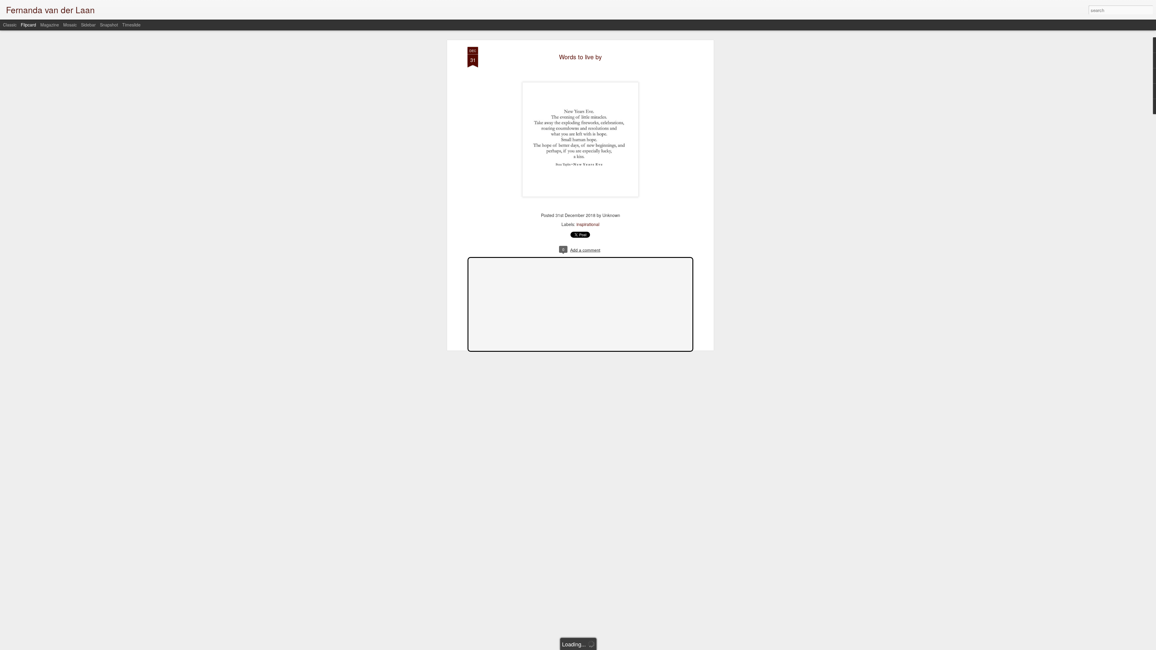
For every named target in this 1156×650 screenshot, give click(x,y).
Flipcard (28, 25)
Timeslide (131, 25)
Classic (10, 25)
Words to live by (580, 56)
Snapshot (109, 25)
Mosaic (70, 25)
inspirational (587, 224)
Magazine (49, 25)
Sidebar (88, 25)
